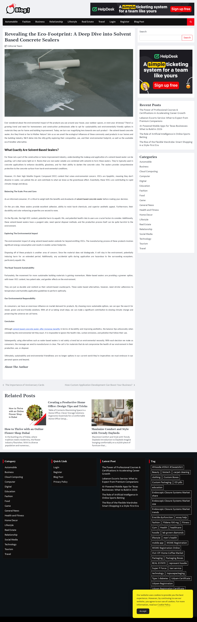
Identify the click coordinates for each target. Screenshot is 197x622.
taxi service (175, 568)
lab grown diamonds (173, 532)
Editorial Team (15, 46)
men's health (170, 537)
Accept (143, 611)
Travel (101, 21)
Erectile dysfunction (162, 517)
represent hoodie (178, 563)
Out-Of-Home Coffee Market (167, 553)
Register (124, 21)
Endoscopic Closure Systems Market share (171, 494)
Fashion (26, 21)
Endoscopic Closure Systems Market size (171, 502)
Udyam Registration (162, 583)
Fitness (185, 522)
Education (145, 185)
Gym (154, 527)
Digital (143, 181)
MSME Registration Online (166, 548)
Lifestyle (72, 21)
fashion (156, 522)
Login (113, 21)
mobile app (157, 542)
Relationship (56, 21)
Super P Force (159, 568)
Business (40, 21)
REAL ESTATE (159, 563)
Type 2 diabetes (160, 578)
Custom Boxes (171, 477)
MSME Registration (177, 542)
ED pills (178, 482)
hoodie (155, 532)
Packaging (157, 558)
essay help (181, 517)
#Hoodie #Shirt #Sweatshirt (167, 467)
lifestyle (156, 537)
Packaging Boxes (174, 558)
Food (142, 195)
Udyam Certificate (180, 578)
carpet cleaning (181, 472)
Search (143, 31)
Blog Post (139, 21)
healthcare (175, 527)
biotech (166, 472)
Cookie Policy (163, 604)
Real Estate (88, 21)
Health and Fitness (149, 210)
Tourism (144, 243)
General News (147, 205)
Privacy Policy (60, 481)
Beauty (155, 472)
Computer (145, 176)
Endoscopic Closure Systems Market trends (171, 511)
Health (163, 527)
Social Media (146, 234)
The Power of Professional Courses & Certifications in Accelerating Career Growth (121, 470)
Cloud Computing (149, 171)
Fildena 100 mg (171, 522)
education (157, 487)
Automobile (11, 21)
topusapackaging (176, 573)
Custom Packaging (161, 482)
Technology (145, 238)
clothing (156, 477)
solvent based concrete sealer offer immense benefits (36, 329)
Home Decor (146, 214)
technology (158, 573)
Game (143, 200)
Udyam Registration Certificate (168, 588)
